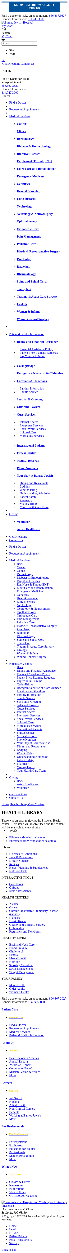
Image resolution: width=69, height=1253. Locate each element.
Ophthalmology (26, 612)
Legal (12, 1229)
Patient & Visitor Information (26, 334)
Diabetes (14, 917)
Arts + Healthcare (27, 784)
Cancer (21, 567)
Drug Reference (19, 860)
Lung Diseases (26, 601)
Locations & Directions (31, 691)
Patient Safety (28, 496)
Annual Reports (18, 1061)
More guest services (32, 435)
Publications (16, 1188)
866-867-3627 (57, 998)
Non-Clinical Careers (22, 1108)
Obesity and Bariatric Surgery (27, 924)
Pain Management (28, 619)
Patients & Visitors (20, 663)
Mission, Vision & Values (24, 1071)
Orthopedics (16, 928)
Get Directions (11, 63)
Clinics (21, 570)
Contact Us (27, 63)
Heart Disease (17, 921)
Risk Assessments (20, 891)
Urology (22, 650)
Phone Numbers (26, 739)
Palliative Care (25, 622)
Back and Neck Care (21, 944)
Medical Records (27, 736)
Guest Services (26, 708)
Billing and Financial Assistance (36, 670)
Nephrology (24, 605)
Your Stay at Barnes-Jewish (33, 743)
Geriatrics (23, 594)
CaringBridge (25, 684)
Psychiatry (23, 629)
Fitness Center (25, 732)
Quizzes (14, 887)
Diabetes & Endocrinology (33, 577)
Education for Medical (22, 1148)
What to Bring (28, 490)
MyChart (7, 36)
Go (3, 60)
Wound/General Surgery (31, 656)
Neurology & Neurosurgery (33, 608)
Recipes (14, 864)
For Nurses (16, 1145)
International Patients (29, 729)
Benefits (14, 1112)
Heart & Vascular (27, 598)
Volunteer (23, 787)
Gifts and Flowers (28, 705)
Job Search (15, 1098)
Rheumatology (26, 636)
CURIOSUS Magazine (23, 1195)
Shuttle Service (29, 392)
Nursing (14, 1101)
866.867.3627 (57, 15)
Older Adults (17, 988)
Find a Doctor (17, 102)
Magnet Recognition (21, 1155)
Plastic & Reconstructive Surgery (37, 625)
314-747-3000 (36, 1002)
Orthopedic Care (27, 615)
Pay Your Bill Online (32, 356)
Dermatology (25, 574)
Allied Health (17, 1105)
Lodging (25, 486)
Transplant (23, 643)
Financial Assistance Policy (36, 349)
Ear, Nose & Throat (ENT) (33, 584)
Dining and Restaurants (34, 483)
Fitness (13, 954)
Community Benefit (21, 1068)
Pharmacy (26, 500)
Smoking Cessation (21, 965)
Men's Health (17, 985)
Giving (13, 514)
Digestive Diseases (28, 581)
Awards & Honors (20, 1065)
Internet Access (29, 422)
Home (5, 804)
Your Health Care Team (34, 507)
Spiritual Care (28, 432)
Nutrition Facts (18, 871)
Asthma (14, 904)
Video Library (17, 1192)
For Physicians (18, 1142)
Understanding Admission (35, 493)
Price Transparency (20, 1239)
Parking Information (32, 388)
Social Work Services (33, 428)
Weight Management (21, 972)
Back (20, 563)
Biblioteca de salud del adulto (27, 837)
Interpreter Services (31, 425)
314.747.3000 (36, 19)
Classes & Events (19, 1182)
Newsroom (16, 1185)
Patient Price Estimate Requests (39, 352)
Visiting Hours (28, 503)
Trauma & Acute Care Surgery (35, 646)
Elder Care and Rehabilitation (35, 588)
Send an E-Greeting (29, 701)
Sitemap (14, 1243)
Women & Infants (27, 653)
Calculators (16, 884)
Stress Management (21, 968)
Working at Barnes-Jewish (25, 1115)
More (12, 1075)
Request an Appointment (24, 109)
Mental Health (17, 958)
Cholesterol (16, 951)
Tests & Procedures (21, 857)
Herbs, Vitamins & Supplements (28, 867)
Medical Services (19, 116)
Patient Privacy (18, 1236)
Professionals (17, 1152)
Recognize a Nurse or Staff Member (39, 687)
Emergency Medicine (30, 591)
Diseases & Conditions (23, 853)
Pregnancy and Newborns (25, 931)
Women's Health (19, 992)
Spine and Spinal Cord (30, 639)
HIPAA (14, 1232)
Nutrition (14, 961)
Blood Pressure (18, 948)
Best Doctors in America (24, 1058)
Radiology (23, 632)
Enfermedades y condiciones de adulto (32, 840)
